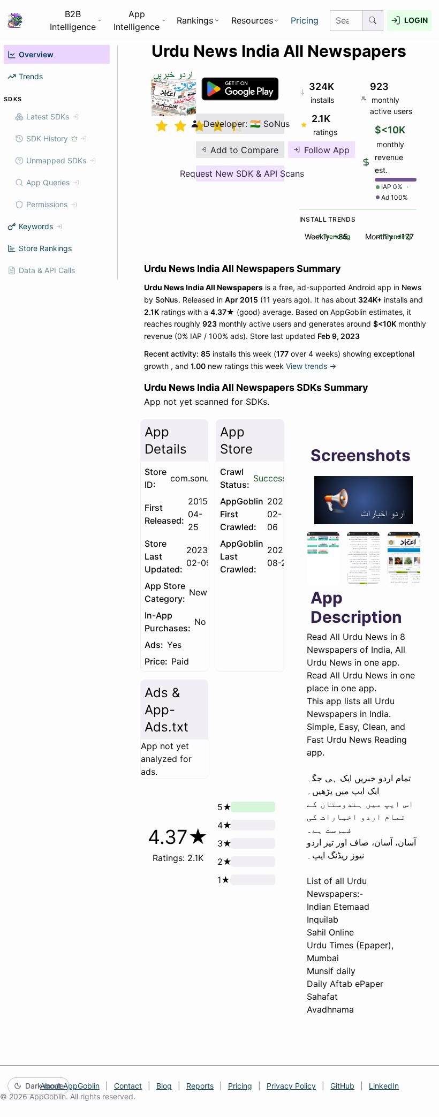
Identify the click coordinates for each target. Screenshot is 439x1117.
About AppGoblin (70, 1085)
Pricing (305, 20)
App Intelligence (136, 20)
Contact (128, 1085)
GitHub (342, 1085)
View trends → (311, 366)
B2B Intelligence (73, 20)
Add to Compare (244, 150)
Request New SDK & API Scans (240, 173)
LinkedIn (384, 1085)
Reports (200, 1085)
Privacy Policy (291, 1085)
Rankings (195, 20)
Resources (252, 20)
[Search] (373, 20)
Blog (164, 1085)
